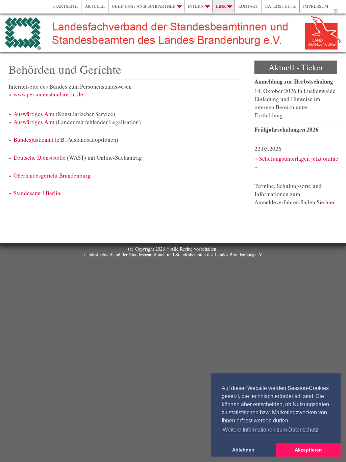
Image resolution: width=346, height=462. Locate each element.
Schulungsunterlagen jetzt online (298, 158)
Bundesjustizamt (33, 139)
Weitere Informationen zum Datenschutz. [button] (271, 430)
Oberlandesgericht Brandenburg (52, 175)
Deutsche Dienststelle (40, 157)
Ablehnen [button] (243, 450)
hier (330, 202)
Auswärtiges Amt (34, 114)
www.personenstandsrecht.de (48, 94)
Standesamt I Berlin (37, 193)
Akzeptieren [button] (308, 450)
